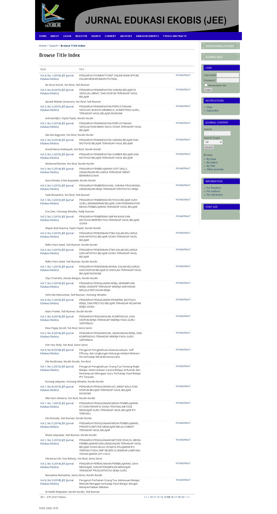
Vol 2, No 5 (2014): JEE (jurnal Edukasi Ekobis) (57, 170)
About (54, 35)
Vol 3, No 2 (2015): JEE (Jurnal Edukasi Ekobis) (57, 156)
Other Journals (215, 169)
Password (209, 80)
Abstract (185, 75)
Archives (126, 35)
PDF (178, 75)
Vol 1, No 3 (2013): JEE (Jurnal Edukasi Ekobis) (57, 441)
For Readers (214, 188)
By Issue (211, 159)
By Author (212, 162)
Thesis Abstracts (175, 35)
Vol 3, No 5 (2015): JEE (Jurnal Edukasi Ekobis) (57, 187)
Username (210, 75)
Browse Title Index (73, 45)
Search (96, 35)
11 (154, 497)
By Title (211, 166)
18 (178, 497)
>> (188, 497)
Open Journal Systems (220, 45)
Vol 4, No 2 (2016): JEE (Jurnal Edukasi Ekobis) (57, 301)
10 (151, 497)
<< (145, 497)
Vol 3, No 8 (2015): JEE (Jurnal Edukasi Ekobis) (57, 91)
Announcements (147, 35)
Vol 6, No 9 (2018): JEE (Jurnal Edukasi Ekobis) (57, 482)
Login (67, 35)
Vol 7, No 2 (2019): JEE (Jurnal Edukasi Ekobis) (57, 285)
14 (165, 497)
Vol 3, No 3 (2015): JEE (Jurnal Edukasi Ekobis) (57, 108)
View (209, 107)
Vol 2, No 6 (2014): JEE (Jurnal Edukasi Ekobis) (57, 141)
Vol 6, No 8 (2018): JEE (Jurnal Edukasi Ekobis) (57, 351)
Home (42, 35)
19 (182, 497)
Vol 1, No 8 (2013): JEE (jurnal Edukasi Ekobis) (57, 388)
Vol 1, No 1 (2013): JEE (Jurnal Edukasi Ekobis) (57, 268)
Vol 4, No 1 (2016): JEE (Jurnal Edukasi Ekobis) (57, 77)
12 (158, 497)
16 (172, 497)
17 (175, 497)
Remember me (217, 85)
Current (110, 35)
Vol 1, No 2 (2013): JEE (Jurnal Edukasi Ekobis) (57, 201)
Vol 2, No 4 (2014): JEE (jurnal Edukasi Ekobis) (57, 318)
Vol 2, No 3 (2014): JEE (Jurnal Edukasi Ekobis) (57, 125)
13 (161, 497)
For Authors (213, 191)
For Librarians (215, 194)
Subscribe (212, 110)
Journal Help (214, 56)
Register (81, 35)
